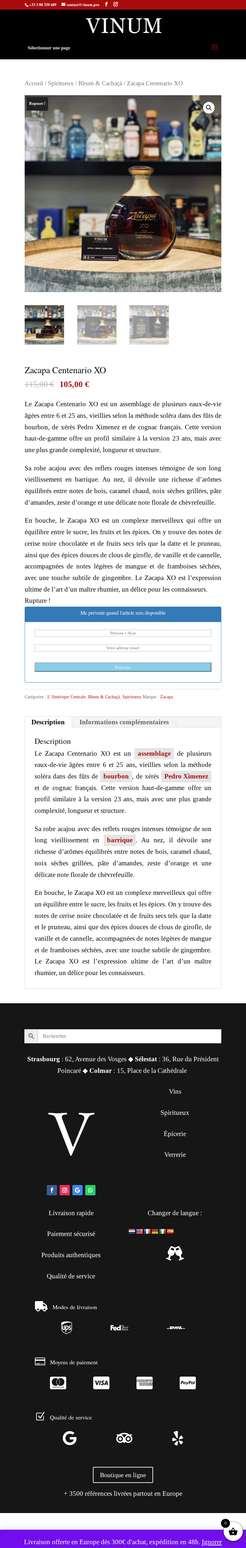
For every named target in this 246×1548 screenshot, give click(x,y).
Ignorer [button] (212, 1542)
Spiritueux (61, 83)
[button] (209, 108)
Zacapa (166, 696)
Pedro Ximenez (186, 776)
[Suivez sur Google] (77, 1190)
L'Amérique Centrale (66, 696)
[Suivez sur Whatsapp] (90, 1190)
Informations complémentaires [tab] (124, 722)
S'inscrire (123, 667)
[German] (155, 1232)
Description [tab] (48, 722)
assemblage (154, 753)
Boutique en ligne (123, 1474)
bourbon (116, 776)
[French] (147, 1232)
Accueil (34, 83)
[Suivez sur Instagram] (65, 1190)
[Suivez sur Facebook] (52, 1190)
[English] (139, 1232)
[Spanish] (170, 1232)
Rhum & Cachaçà (100, 83)
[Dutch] (131, 1232)
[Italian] (162, 1232)
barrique (120, 840)
